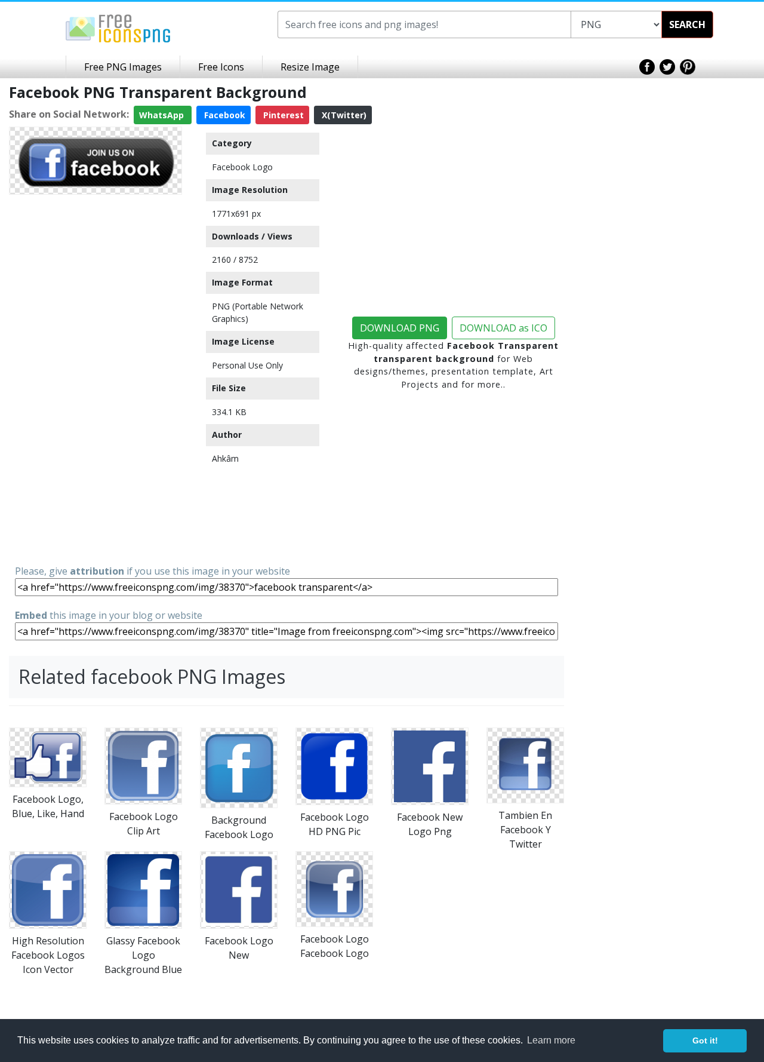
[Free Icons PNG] (118, 27)
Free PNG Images (123, 66)
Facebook (223, 115)
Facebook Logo (242, 167)
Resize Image (310, 66)
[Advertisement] (95, 378)
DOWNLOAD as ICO (503, 327)
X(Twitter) (342, 115)
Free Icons (221, 66)
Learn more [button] (551, 1040)
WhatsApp (162, 115)
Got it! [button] (705, 1040)
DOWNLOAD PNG (399, 327)
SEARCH (687, 24)
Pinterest (282, 115)
